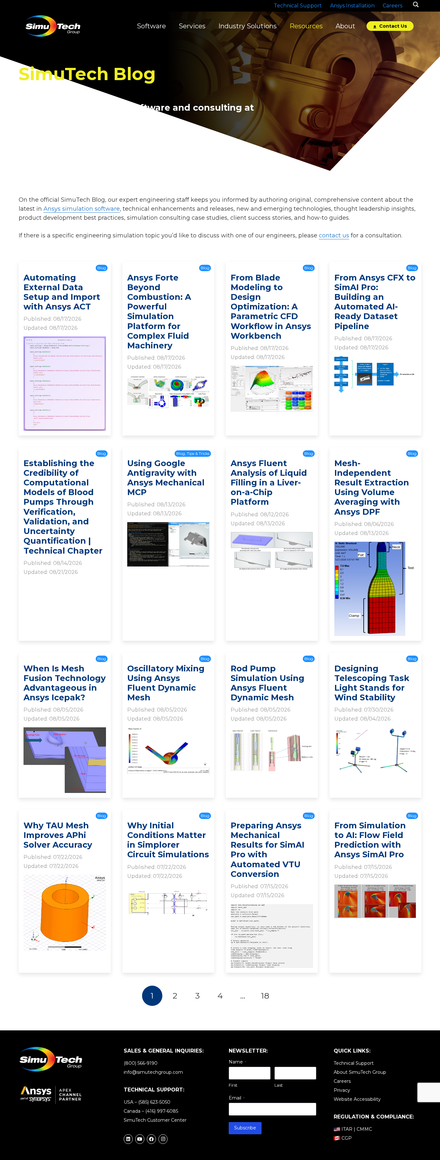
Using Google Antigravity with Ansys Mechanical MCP (166, 477)
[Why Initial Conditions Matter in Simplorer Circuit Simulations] (168, 888)
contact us (334, 235)
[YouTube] (139, 1139)
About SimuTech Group (360, 1072)
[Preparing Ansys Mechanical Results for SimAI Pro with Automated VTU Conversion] (272, 908)
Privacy (342, 1090)
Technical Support (354, 1063)
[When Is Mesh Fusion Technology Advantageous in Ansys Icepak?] (65, 731)
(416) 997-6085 (161, 1111)
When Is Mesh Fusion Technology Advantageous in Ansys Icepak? (65, 683)
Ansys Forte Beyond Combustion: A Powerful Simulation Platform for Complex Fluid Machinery (159, 312)
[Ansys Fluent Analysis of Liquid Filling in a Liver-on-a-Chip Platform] (272, 536)
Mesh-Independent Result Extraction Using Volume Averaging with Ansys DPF (371, 487)
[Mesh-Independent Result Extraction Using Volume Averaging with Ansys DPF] (375, 546)
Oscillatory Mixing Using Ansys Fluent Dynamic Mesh (166, 683)
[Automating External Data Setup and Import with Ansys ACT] (65, 341)
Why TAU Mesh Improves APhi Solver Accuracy (58, 835)
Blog (101, 267)
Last (278, 1085)
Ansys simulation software (81, 208)
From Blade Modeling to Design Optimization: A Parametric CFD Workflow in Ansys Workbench (271, 307)
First (233, 1085)
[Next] (288, 996)
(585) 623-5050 (154, 1102)
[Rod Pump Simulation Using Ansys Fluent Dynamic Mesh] (272, 731)
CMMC (364, 1129)
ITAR (346, 1129)
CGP (346, 1138)
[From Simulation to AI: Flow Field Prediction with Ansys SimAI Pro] (375, 888)
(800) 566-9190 (141, 1063)
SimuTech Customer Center (155, 1120)
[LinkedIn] (128, 1139)
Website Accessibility (357, 1099)
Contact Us (392, 26)
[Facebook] (151, 1139)
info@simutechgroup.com (153, 1072)
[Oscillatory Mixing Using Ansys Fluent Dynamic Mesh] (168, 731)
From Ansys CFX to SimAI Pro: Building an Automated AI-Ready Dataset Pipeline (375, 302)
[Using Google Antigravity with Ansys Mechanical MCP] (168, 526)
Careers (342, 1081)
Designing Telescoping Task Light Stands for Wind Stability (371, 683)
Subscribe (245, 1128)
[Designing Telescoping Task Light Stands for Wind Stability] (375, 731)
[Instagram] (162, 1139)
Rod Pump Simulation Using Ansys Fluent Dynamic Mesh (267, 683)
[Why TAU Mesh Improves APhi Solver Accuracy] (65, 879)
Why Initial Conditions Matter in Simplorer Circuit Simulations (168, 840)
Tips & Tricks (198, 453)
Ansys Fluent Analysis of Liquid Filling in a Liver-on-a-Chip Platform (269, 482)
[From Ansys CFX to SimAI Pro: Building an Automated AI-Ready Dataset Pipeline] (375, 360)
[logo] (53, 26)
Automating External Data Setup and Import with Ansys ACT (62, 292)
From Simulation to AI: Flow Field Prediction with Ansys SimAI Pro (370, 840)
